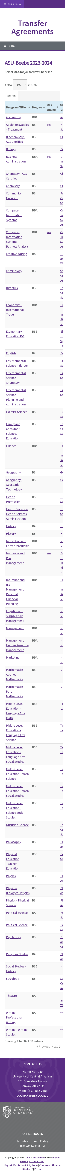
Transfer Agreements (32, 27)
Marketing (13, 657)
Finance (11, 446)
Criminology (14, 271)
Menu (12, 46)
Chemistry (13, 186)
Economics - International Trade (15, 309)
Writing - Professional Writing (14, 1017)
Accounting (13, 117)
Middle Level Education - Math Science (17, 773)
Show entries (21, 84)
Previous (44, 1046)
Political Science (17, 913)
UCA (28, 1157)
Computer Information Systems (14, 215)
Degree (37, 107)
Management (15, 628)
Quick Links (14, 4)
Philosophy (13, 842)
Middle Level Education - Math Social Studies (17, 791)
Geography (13, 472)
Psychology (13, 937)
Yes (49, 125)
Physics (11, 876)
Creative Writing (16, 254)
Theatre (11, 996)
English (11, 353)
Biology (11, 149)
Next (54, 1046)
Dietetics (12, 288)
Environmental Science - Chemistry (16, 377)
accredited (39, 1157)
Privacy (38, 1169)
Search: (11, 96)
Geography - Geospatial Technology (14, 484)
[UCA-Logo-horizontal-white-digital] (17, 1112)
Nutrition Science (17, 825)
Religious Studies (17, 954)
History (11, 526)
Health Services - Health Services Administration (17, 514)
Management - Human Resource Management (17, 645)
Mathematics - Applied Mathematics (15, 674)
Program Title (16, 107)
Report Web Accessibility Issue (21, 1165)
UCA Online (51, 107)
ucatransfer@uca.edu (33, 1095)
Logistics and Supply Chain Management (15, 616)
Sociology (12, 979)
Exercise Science (16, 412)
